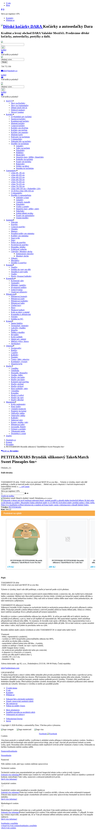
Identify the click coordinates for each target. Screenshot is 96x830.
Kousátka (14, 393)
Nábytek (14, 222)
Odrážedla (15, 370)
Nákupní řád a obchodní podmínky (20, 699)
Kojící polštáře (16, 337)
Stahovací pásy (17, 420)
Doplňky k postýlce (18, 263)
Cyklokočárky (16, 139)
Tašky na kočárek (23, 148)
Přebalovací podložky (19, 301)
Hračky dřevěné (17, 400)
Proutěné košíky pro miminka (22, 233)
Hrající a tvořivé (17, 395)
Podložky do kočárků (24, 159)
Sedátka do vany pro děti (21, 269)
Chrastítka (15, 391)
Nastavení (5, 751)
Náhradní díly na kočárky (21, 141)
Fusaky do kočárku (23, 162)
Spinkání (9, 220)
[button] (3, 544)
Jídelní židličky (17, 323)
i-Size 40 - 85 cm (17, 173)
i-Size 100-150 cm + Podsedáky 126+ (26, 188)
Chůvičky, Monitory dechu (21, 251)
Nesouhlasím (6, 755)
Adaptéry (19, 146)
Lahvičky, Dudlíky (18, 328)
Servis (8, 721)
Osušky (14, 274)
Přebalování (10, 294)
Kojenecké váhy (17, 281)
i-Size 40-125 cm (17, 177)
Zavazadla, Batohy (18, 427)
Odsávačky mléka (18, 415)
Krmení (9, 321)
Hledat (4, 62)
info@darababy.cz (10, 71)
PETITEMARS (15, 507)
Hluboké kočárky (18, 123)
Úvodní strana (11, 688)
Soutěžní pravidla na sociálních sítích (20, 712)
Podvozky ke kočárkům (20, 137)
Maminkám (10, 402)
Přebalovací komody (19, 296)
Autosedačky (11, 171)
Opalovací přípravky (19, 292)
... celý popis (24, 486)
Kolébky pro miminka (19, 236)
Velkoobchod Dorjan (14, 719)
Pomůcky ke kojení (18, 411)
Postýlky (14, 224)
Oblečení (9, 346)
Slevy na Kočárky (18, 103)
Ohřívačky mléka (18, 413)
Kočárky (9, 114)
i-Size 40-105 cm (17, 175)
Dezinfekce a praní (18, 433)
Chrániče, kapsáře (23, 202)
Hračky (9, 366)
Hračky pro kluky (18, 379)
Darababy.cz (11, 440)
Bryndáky (15, 335)
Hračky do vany (17, 397)
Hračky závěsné (17, 384)
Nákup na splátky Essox (15, 706)
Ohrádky (14, 229)
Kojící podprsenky (18, 404)
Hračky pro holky (18, 377)
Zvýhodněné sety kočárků (21, 117)
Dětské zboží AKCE (19, 108)
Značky (9, 436)
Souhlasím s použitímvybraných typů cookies (10, 824)
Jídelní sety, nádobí (18, 339)
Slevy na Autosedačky (20, 105)
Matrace (14, 231)
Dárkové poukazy (18, 110)
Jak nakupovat (11, 703)
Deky (13, 240)
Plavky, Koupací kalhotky (21, 276)
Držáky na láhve (22, 166)
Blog (8, 5)
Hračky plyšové (17, 386)
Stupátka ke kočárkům (25, 168)
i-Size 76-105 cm (17, 182)
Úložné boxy (16, 305)
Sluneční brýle (16, 364)
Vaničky (14, 267)
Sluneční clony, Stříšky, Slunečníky (30, 157)
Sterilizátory (15, 344)
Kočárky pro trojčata (19, 130)
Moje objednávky (13, 710)
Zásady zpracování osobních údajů (19, 701)
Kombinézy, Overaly (19, 362)
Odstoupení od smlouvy (15, 714)
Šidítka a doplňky (18, 332)
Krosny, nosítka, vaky (19, 422)
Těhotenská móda (18, 431)
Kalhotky (14, 355)
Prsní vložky (16, 406)
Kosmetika (10, 278)
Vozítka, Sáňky (17, 375)
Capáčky (14, 353)
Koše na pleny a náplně (20, 312)
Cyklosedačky (16, 193)
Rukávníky (20, 164)
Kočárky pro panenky (19, 132)
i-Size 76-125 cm (17, 184)
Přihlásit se (10, 20)
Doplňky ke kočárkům (20, 144)
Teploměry (15, 283)
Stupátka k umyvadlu (19, 272)
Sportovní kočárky (18, 119)
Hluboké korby (17, 135)
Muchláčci (15, 260)
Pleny (13, 308)
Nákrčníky (20, 211)
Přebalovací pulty (18, 299)
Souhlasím (13, 751)
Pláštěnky (20, 153)
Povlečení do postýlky (19, 245)
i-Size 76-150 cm (17, 186)
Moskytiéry (20, 155)
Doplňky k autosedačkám (21, 195)
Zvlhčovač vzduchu (19, 249)
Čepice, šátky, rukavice (20, 359)
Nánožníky (20, 150)
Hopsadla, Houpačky (19, 373)
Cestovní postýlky (18, 227)
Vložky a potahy (22, 206)
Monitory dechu (22, 256)
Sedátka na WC (17, 319)
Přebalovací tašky (18, 303)
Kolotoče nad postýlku (20, 382)
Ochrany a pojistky (18, 429)
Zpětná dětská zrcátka (24, 213)
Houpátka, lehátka (18, 247)
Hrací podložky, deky (19, 388)
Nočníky (14, 317)
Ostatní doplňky (22, 218)
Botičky (14, 350)
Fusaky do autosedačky (25, 215)
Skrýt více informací (9, 779)
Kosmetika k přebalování (21, 314)
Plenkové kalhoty (18, 310)
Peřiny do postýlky (18, 242)
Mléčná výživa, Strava (20, 341)
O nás (8, 3)
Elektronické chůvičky (25, 254)
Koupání (9, 265)
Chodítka (14, 368)
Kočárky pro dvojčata (19, 128)
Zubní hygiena (16, 290)
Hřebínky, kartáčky (18, 285)
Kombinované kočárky (20, 121)
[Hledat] (3, 47)
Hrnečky (14, 330)
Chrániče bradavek (18, 409)
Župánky (14, 357)
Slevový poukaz (17, 112)
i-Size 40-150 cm (17, 180)
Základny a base (22, 197)
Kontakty (9, 18)
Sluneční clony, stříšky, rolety (27, 209)
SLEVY (9, 101)
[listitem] (26, 544)
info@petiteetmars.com (10, 668)
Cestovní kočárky (18, 126)
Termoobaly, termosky (20, 326)
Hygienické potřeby (19, 287)
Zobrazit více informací (10, 775)
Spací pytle (15, 238)
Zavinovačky (16, 348)
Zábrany (14, 258)
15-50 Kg (22, 191)
